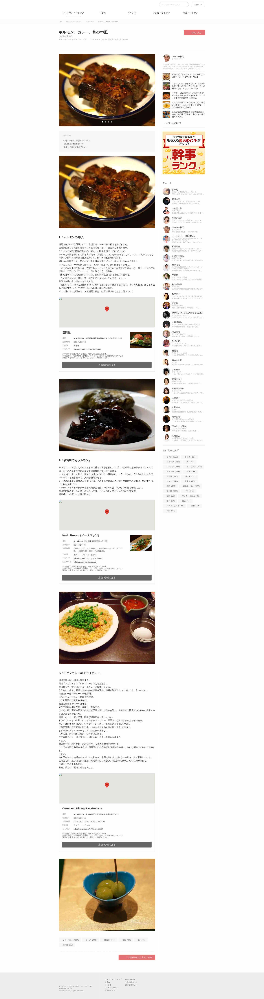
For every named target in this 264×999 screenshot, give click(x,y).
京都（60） (196, 506)
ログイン (198, 5)
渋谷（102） (190, 491)
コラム (102, 12)
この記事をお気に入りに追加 (139, 957)
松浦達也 (176, 246)
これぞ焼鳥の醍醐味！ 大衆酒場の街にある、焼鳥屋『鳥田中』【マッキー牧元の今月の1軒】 (188, 114)
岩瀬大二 (176, 199)
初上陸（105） (173, 491)
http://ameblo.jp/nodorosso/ (85, 562)
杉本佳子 (176, 294)
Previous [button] (64, 90)
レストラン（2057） (71, 940)
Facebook (63, 44)
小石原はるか (178, 388)
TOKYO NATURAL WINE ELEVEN (187, 313)
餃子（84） (171, 501)
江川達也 (176, 407)
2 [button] (105, 121)
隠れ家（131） (191, 476)
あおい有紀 (177, 218)
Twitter (74, 44)
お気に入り (197, 32)
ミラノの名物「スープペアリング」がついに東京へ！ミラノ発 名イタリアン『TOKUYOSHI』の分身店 (188, 104)
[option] (107, 90)
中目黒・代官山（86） (191, 496)
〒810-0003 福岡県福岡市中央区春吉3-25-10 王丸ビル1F (98, 338)
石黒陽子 (176, 398)
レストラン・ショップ (73, 12)
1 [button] (102, 121)
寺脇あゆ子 (177, 379)
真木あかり (177, 360)
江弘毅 (175, 303)
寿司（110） (172, 486)
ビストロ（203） (174, 472)
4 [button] (111, 121)
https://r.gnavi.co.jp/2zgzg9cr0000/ (88, 558)
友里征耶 (176, 417)
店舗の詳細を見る (107, 365)
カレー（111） (173, 481)
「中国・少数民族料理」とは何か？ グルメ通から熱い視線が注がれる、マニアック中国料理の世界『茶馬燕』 (188, 95)
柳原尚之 (176, 264)
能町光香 (176, 436)
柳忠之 (175, 351)
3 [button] (108, 121)
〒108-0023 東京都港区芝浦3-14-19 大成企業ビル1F (96, 814)
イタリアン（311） (195, 467)
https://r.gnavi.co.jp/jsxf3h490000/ (87, 349)
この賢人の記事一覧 (173, 123)
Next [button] (150, 90)
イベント (132, 12)
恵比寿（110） (191, 481)
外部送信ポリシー (132, 985)
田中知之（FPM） (180, 426)
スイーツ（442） (174, 462)
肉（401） (142, 940)
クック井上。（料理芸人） (184, 236)
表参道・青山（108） (192, 486)
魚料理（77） (68, 945)
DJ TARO (176, 341)
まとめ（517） (92, 940)
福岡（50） (127, 940)
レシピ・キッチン (161, 12)
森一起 (175, 189)
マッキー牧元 (178, 56)
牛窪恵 (175, 275)
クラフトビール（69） (176, 506)
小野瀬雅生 (177, 322)
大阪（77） (186, 501)
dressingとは (130, 979)
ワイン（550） (173, 457)
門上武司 (176, 332)
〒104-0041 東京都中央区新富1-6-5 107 (90, 541)
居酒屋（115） (110, 940)
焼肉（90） (171, 496)
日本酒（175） (173, 476)
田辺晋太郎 (177, 208)
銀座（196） (192, 472)
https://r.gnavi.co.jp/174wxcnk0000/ (88, 829)
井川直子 (176, 369)
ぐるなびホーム (131, 982)
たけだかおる (178, 256)
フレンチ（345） (174, 467)
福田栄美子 (177, 284)
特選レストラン (190, 12)
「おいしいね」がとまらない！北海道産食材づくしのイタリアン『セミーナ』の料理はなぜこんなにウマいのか (188, 86)
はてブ (84, 44)
